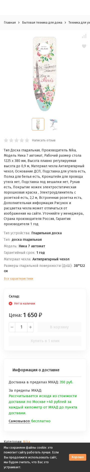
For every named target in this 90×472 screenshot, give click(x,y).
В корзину (59, 327)
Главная (10, 22)
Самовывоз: (19, 421)
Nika (26, 442)
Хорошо (78, 457)
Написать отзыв (44, 140)
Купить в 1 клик (45, 340)
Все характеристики (18, 278)
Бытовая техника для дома (42, 22)
